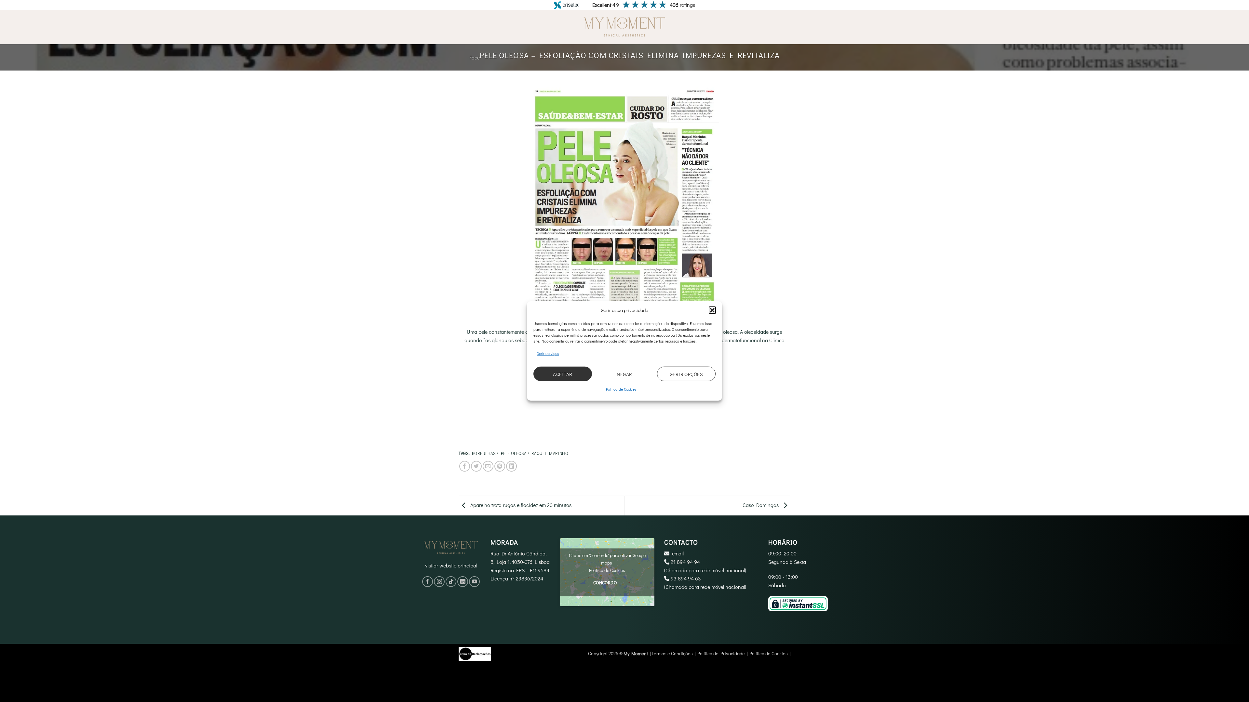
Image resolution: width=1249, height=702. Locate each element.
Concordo (605, 583)
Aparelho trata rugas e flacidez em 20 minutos (520, 504)
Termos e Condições (672, 653)
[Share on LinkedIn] (511, 466)
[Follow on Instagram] (439, 581)
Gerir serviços (548, 353)
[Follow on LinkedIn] (462, 581)
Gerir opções (686, 374)
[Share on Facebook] (464, 466)
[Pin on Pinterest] (499, 466)
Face (474, 57)
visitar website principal (451, 565)
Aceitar (562, 374)
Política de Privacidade (721, 653)
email (678, 553)
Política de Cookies (621, 389)
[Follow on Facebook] (427, 581)
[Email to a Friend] (488, 466)
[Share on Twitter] (476, 466)
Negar (624, 374)
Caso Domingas (761, 504)
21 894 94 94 (685, 561)
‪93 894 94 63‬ (686, 578)
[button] (712, 310)
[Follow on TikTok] (451, 581)
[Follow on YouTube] (474, 581)
